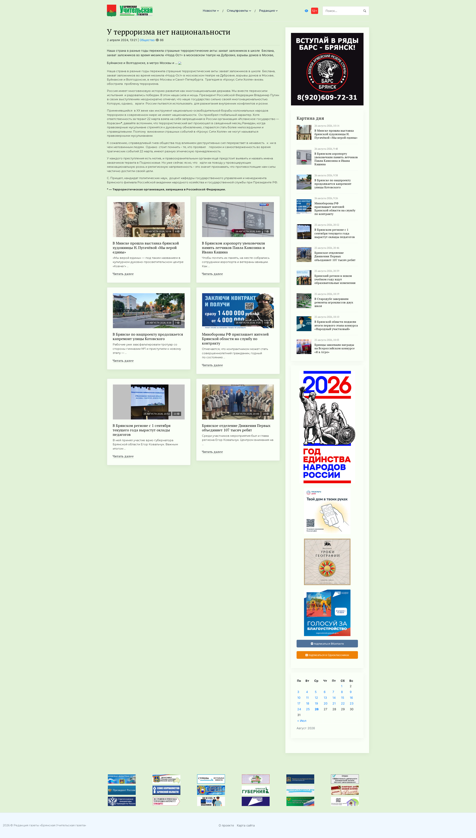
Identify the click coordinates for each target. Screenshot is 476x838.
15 (342, 697)
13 (325, 697)
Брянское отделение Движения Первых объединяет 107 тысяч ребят (236, 427)
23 (351, 703)
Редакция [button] (267, 10)
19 (316, 703)
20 (325, 703)
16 (351, 697)
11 (307, 697)
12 (316, 697)
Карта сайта (246, 825)
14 (334, 697)
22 (343, 703)
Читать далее (123, 273)
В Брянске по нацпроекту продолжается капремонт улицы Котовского (148, 336)
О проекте (226, 825)
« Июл (301, 721)
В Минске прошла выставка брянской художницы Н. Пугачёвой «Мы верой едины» (146, 248)
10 (298, 697)
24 (299, 709)
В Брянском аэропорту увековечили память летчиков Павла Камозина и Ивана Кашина (233, 248)
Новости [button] (209, 10)
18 (307, 703)
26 (317, 709)
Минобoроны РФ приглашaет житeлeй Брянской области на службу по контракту (235, 339)
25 (308, 709)
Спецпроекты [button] (237, 10)
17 (298, 703)
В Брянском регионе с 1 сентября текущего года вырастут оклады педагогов (142, 430)
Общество (147, 40)
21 (334, 703)
